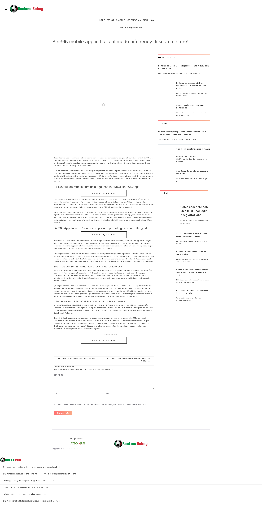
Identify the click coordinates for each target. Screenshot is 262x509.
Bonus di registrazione (131, 28)
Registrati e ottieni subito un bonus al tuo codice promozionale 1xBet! (31, 467)
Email (108, 394)
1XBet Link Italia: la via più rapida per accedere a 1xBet (25, 487)
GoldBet (120, 20)
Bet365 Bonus (125, 179)
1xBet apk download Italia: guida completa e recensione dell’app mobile (32, 501)
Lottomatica (134, 20)
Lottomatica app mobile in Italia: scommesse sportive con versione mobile (191, 85)
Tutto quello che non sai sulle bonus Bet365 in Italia (76, 358)
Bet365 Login (121, 270)
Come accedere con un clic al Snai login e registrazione (194, 211)
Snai (153, 20)
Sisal (146, 20)
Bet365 (110, 20)
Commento (58, 375)
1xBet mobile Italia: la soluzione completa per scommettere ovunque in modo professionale (40, 474)
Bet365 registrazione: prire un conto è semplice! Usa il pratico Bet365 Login (128, 359)
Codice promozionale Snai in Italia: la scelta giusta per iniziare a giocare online (192, 272)
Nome (57, 394)
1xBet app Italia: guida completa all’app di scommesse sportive (28, 481)
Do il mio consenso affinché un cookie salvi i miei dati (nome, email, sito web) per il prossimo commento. (100, 405)
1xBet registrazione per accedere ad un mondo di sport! (26, 494)
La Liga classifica (77, 439)
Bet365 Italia (106, 321)
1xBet (102, 20)
